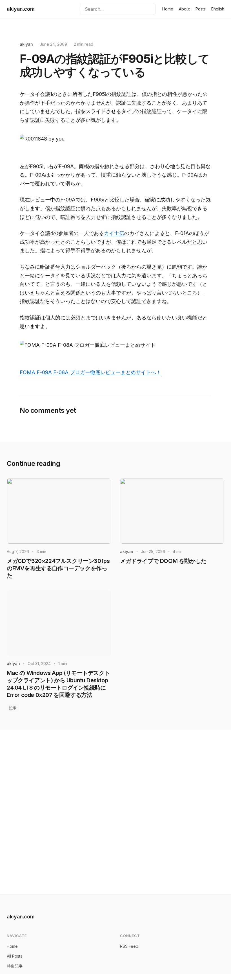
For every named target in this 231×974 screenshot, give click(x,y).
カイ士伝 (114, 233)
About (184, 8)
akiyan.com (20, 9)
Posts (201, 8)
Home (167, 8)
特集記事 (15, 966)
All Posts (14, 956)
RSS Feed (129, 946)
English (217, 8)
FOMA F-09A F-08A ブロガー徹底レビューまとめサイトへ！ (90, 372)
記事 (12, 708)
